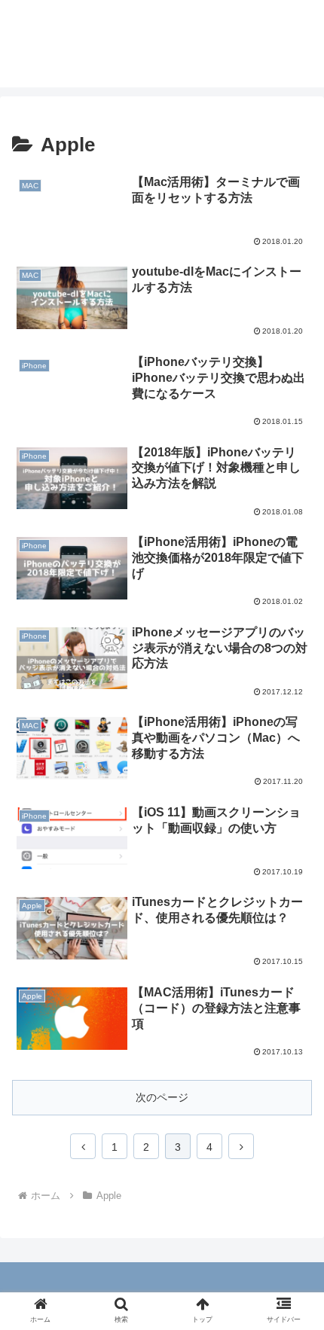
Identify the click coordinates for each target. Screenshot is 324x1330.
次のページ (162, 1097)
